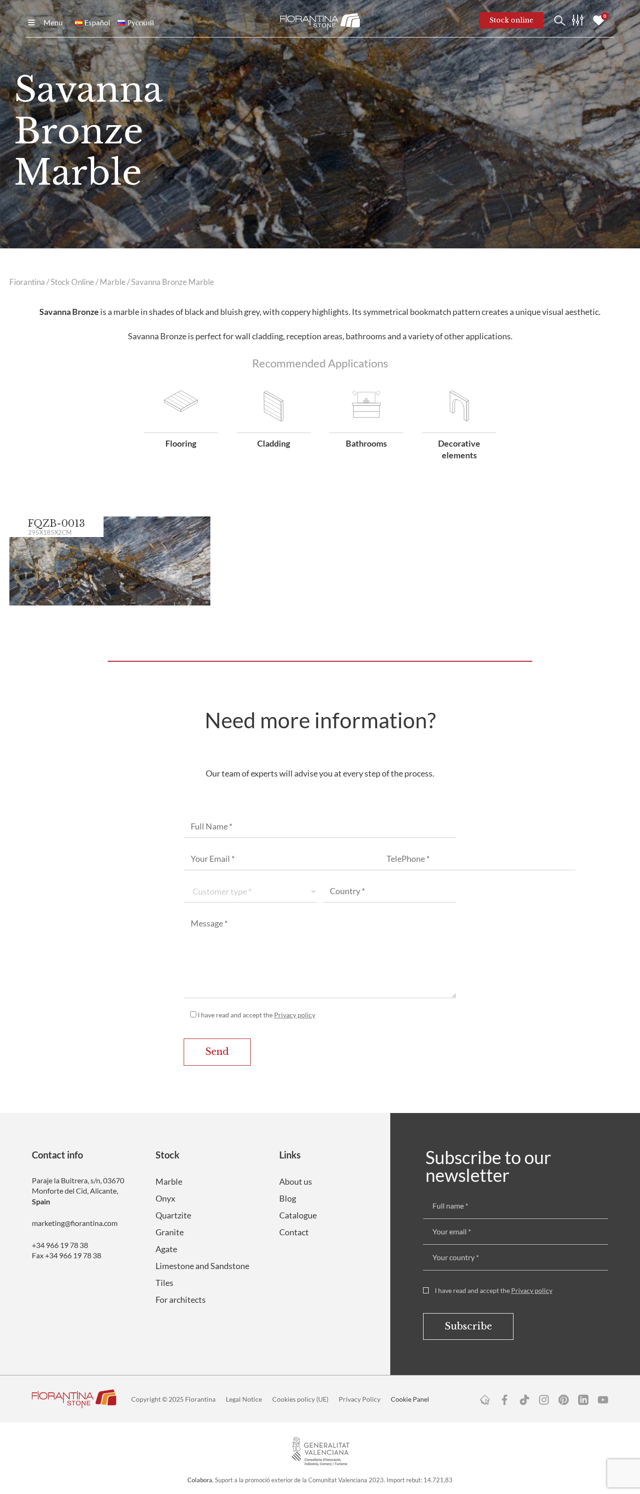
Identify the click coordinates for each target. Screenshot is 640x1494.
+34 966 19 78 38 (60, 1244)
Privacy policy (294, 1015)
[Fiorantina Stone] (320, 20)
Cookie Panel (410, 1399)
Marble (113, 282)
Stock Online (72, 282)
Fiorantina (27, 282)
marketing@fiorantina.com (75, 1222)
